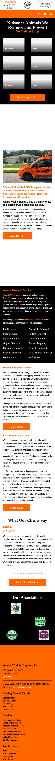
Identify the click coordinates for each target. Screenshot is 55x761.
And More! (34, 357)
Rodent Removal (37, 333)
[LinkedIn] (39, 14)
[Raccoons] (41, 81)
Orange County (9, 697)
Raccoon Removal (12, 348)
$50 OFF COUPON (45, 6)
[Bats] (13, 63)
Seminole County (9, 700)
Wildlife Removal (38, 348)
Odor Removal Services (12, 722)
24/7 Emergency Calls (11, 740)
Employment (8, 756)
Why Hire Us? (8, 759)
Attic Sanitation (37, 338)
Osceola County (9, 709)
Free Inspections (9, 753)
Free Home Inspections (12, 720)
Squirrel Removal (12, 338)
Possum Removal (12, 352)
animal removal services (33, 319)
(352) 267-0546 (10, 7)
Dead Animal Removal (40, 352)
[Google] (51, 14)
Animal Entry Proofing (12, 737)
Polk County (8, 706)
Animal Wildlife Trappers (12, 295)
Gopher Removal (12, 343)
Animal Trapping (37, 343)
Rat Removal (9, 329)
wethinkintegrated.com (22, 687)
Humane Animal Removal (17, 367)
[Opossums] (13, 45)
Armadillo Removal (39, 329)
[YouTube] (45, 14)
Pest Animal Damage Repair (14, 734)
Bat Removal (9, 357)
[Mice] (41, 63)
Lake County (8, 703)
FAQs (5, 750)
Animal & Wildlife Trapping (13, 725)
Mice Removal (10, 333)
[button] (14, 573)
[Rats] (41, 45)
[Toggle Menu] (6, 14)
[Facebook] (32, 14)
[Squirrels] (13, 81)
